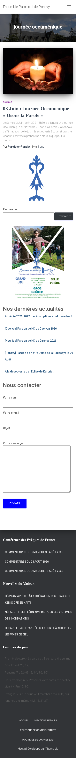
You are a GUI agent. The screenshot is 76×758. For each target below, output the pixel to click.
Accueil (24, 720)
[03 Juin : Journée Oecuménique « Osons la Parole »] (38, 71)
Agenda (7, 102)
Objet (6, 428)
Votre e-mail (11, 412)
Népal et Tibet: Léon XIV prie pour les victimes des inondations (38, 615)
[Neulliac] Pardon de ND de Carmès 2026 (30, 340)
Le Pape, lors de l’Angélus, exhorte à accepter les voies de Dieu (38, 631)
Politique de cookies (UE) (38, 739)
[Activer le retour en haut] (68, 750)
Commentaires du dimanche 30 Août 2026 (34, 552)
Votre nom (10, 397)
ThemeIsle (51, 748)
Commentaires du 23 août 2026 (27, 561)
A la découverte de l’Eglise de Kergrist (29, 371)
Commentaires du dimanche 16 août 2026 (34, 571)
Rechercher (10, 209)
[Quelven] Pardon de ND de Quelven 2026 (31, 328)
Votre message (13, 443)
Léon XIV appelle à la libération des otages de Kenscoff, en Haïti (38, 599)
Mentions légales (45, 720)
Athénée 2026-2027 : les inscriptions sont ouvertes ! (38, 316)
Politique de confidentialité (38, 730)
